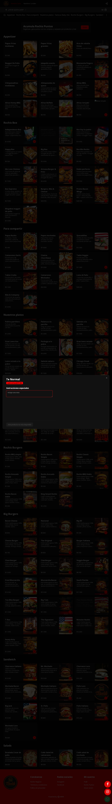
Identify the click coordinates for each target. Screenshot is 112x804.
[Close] (107, 378)
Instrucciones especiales (17, 388)
